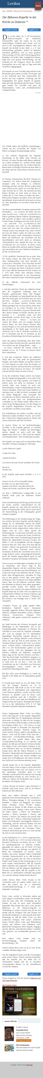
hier (31, 1050)
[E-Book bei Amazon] (19, 1015)
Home (4, 11)
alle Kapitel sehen (9, 985)
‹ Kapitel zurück (10, 30)
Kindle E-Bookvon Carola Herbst (23, 1030)
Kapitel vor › (34, 30)
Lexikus (13, 3)
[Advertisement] (21, 117)
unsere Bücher (10, 1021)
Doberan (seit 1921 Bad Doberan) (22, 11)
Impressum (29, 1065)
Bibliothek (9, 11)
